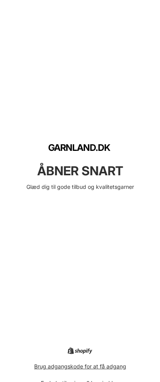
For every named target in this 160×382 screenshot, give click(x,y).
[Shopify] (80, 350)
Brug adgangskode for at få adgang (80, 366)
